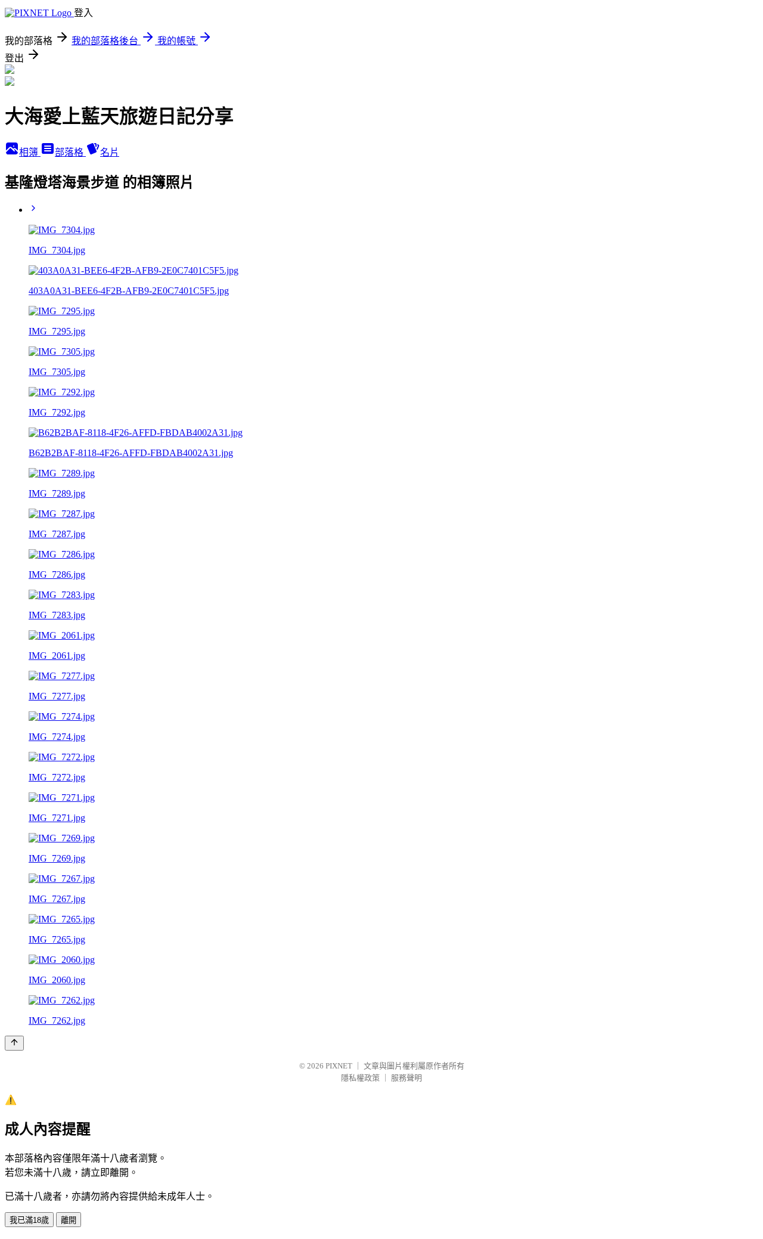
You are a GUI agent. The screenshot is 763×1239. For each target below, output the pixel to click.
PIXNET (338, 1065)
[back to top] (14, 1043)
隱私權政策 (360, 1077)
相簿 (30, 152)
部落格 (70, 152)
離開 (68, 1220)
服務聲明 (406, 1077)
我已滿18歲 (29, 1220)
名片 (109, 152)
